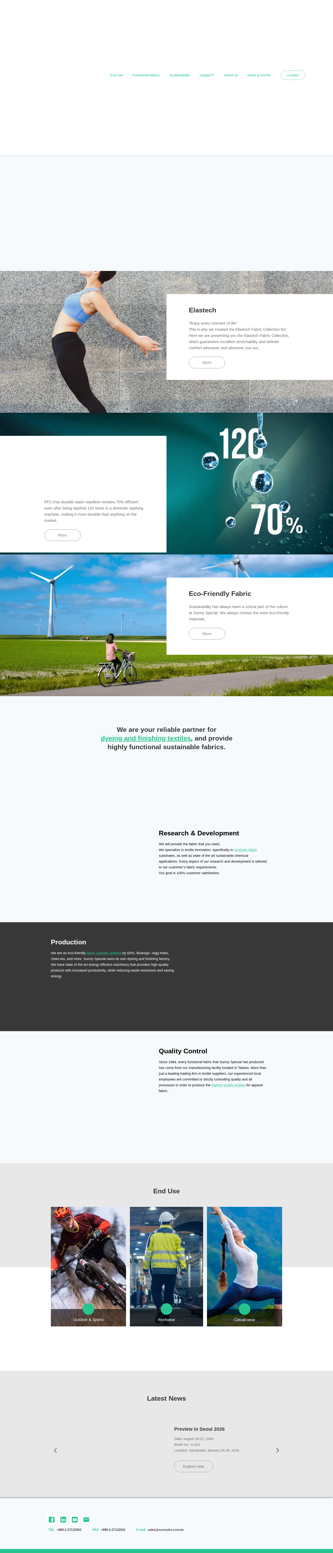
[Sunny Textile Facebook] (51, 1519)
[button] (207, 362)
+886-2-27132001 (113, 1529)
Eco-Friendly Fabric (220, 593)
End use (116, 75)
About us (231, 75)
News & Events (259, 75)
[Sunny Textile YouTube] (74, 1519)
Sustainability (179, 75)
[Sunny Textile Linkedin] (63, 1519)
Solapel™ (206, 75)
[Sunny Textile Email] (86, 1519)
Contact (293, 75)
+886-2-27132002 (69, 1529)
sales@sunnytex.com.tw (165, 1529)
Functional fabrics (146, 75)
